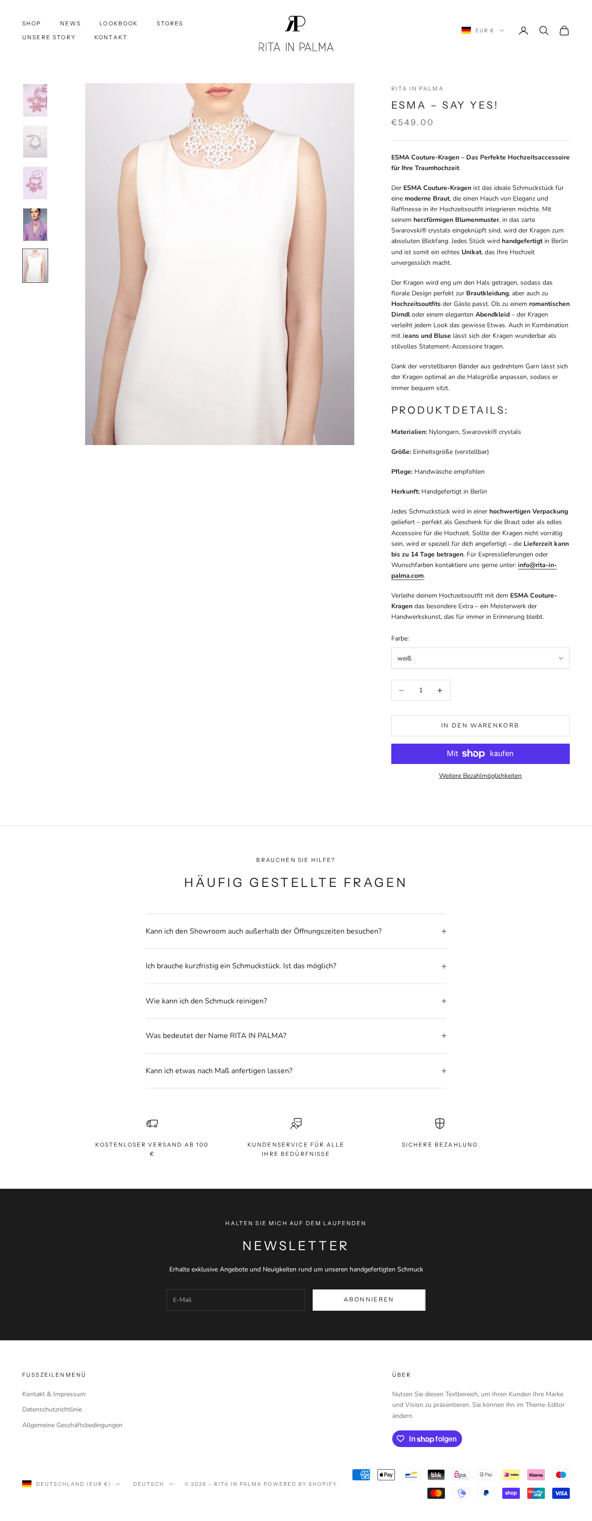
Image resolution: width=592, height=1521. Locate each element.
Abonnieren (369, 1299)
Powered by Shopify (300, 1484)
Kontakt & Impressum (54, 1394)
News (70, 23)
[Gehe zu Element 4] (35, 225)
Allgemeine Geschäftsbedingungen (72, 1425)
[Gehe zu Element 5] (35, 266)
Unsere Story (49, 37)
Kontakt (111, 37)
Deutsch (148, 1484)
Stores (170, 23)
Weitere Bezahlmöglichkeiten (480, 775)
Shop (32, 23)
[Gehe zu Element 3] (35, 183)
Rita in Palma (417, 88)
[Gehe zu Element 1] (35, 100)
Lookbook (118, 23)
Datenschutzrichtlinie (52, 1409)
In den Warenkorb (480, 725)
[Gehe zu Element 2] (35, 142)
